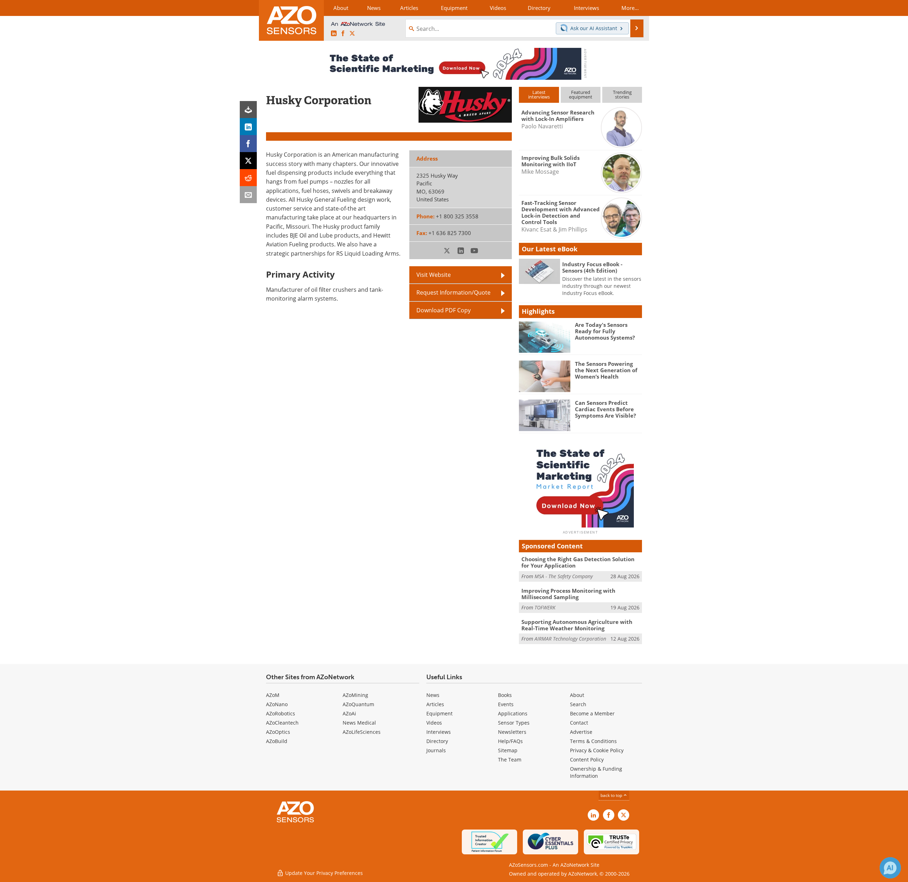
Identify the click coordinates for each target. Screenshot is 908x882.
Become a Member (592, 713)
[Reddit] (248, 177)
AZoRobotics (280, 713)
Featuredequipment (580, 94)
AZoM (272, 695)
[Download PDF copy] (248, 109)
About (577, 695)
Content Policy (587, 759)
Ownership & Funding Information (596, 772)
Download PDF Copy (443, 310)
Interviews (438, 732)
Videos (434, 722)
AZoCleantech (282, 722)
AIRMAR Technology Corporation (570, 638)
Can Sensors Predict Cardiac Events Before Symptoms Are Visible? (605, 409)
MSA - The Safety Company (564, 576)
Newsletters (512, 732)
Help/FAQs (510, 741)
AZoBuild (276, 741)
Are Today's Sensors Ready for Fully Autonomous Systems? (605, 331)
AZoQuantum (358, 704)
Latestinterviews (539, 94)
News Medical (359, 722)
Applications (512, 713)
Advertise (581, 732)
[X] (248, 160)
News (432, 695)
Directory (437, 741)
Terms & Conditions (593, 741)
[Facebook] (248, 143)
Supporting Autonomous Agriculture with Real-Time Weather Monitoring (576, 625)
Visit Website (433, 275)
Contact (579, 722)
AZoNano (277, 704)
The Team (509, 759)
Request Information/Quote (453, 292)
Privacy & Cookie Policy (597, 750)
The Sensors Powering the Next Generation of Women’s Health (606, 370)
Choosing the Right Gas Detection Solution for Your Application (578, 562)
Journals (436, 750)
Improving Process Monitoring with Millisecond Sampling (568, 594)
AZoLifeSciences (362, 732)
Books (505, 695)
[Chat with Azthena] (890, 867)
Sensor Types (514, 722)
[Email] (248, 194)
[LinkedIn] (248, 126)
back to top (611, 795)
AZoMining (355, 695)
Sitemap (507, 750)
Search (578, 704)
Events (506, 704)
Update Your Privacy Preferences (323, 873)
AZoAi (349, 713)
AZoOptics (278, 732)
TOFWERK (545, 607)
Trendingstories (622, 94)
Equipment (439, 713)
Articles (435, 704)
